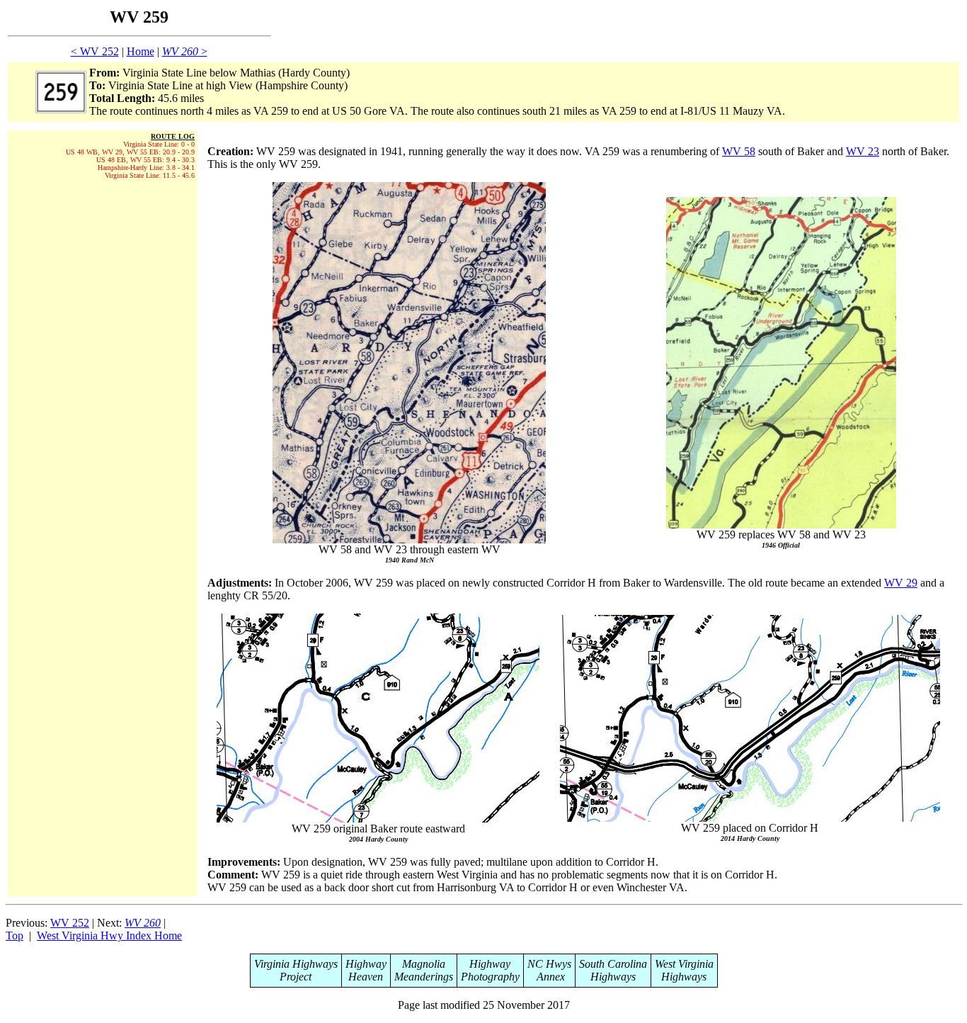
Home (140, 51)
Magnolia (423, 964)
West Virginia (684, 964)
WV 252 (69, 923)
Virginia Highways (296, 964)
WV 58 (738, 151)
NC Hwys (549, 964)
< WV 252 (95, 51)
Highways (613, 977)
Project (295, 977)
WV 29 (900, 583)
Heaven (365, 977)
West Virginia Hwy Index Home (109, 935)
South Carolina (613, 964)
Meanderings (423, 977)
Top (14, 935)
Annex (549, 977)
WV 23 (862, 151)
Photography (490, 977)
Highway (366, 964)
